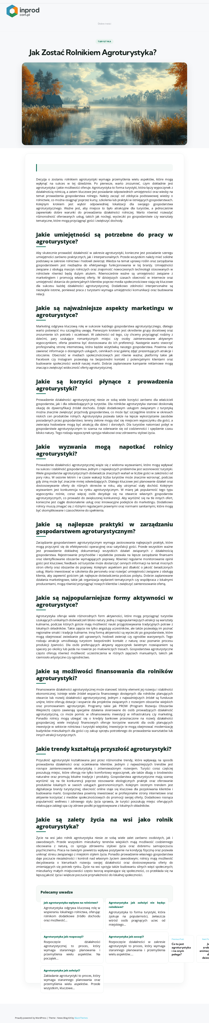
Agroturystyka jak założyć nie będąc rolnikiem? (137, 905)
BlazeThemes (81, 1017)
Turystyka (104, 41)
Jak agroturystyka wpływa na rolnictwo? (71, 902)
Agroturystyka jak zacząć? (126, 936)
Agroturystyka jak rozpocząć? (64, 936)
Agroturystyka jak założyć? (62, 970)
